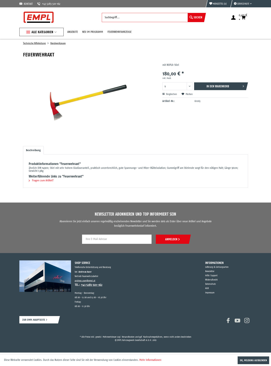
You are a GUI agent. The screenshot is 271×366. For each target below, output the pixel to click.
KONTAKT (28, 4)
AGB (207, 288)
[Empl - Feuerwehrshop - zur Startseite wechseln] (38, 17)
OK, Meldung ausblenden (253, 360)
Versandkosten (128, 334)
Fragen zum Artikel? (42, 180)
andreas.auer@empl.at (85, 281)
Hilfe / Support (211, 276)
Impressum (209, 293)
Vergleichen (171, 94)
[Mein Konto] (233, 17)
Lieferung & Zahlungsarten (217, 267)
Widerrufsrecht (211, 280)
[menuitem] (241, 3)
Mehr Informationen (150, 360)
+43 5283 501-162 (47, 4)
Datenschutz (210, 284)
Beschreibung (33, 150)
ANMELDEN (171, 239)
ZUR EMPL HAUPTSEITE (33, 319)
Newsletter (209, 271)
